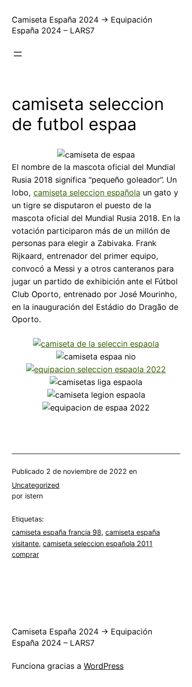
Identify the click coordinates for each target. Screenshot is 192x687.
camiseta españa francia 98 (56, 532)
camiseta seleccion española (86, 192)
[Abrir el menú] (18, 54)
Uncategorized (36, 485)
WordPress (104, 666)
